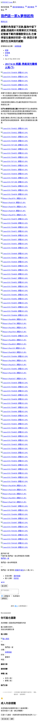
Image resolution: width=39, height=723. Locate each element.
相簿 (6, 50)
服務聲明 (22, 694)
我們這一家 (5, 558)
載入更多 (4, 586)
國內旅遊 (17, 576)
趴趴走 (16, 578)
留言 (22, 570)
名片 (6, 55)
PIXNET (9, 692)
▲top (3, 582)
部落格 (7, 53)
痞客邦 (17, 570)
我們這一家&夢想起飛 (17, 16)
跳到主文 (4, 22)
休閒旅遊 (18, 46)
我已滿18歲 (5, 719)
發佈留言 (4, 598)
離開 (12, 719)
